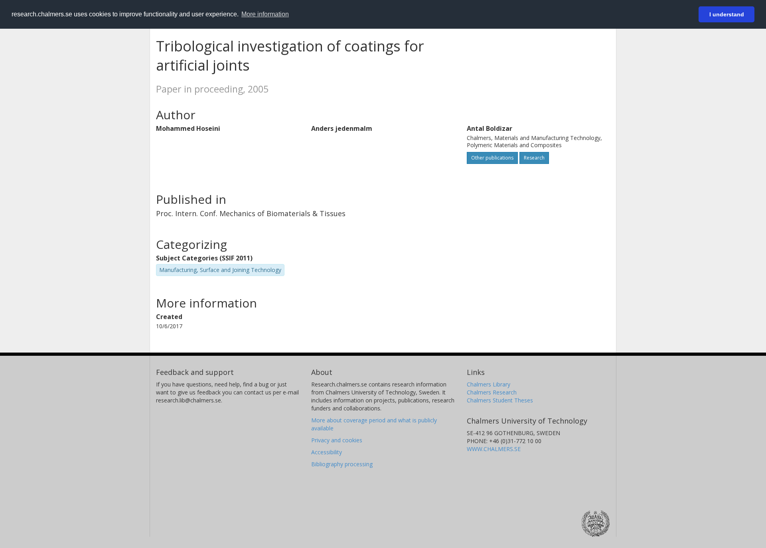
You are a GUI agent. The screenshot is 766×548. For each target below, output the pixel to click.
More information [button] (265, 14)
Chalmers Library (488, 384)
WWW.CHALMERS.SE (494, 449)
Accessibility (326, 452)
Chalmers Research (492, 392)
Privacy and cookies (336, 440)
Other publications (492, 157)
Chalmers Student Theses (500, 400)
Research (534, 157)
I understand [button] (726, 14)
